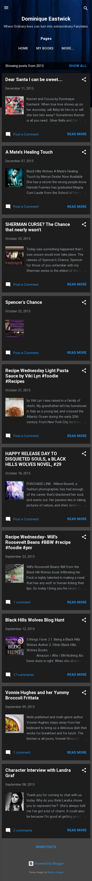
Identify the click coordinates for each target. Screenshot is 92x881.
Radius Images (56, 872)
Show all (78, 66)
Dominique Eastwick (46, 19)
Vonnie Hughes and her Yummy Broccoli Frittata (37, 695)
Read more (77, 134)
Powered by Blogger (49, 864)
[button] (84, 80)
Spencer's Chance (23, 302)
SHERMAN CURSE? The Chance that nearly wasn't (37, 227)
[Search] (85, 9)
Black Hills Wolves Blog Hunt (34, 620)
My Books (45, 48)
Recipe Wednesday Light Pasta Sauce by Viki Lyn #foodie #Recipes (37, 376)
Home (23, 48)
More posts (46, 847)
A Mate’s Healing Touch (29, 152)
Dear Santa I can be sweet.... (34, 79)
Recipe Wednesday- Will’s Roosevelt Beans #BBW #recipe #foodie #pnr (38, 542)
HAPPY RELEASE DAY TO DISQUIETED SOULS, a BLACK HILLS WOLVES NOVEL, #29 (35, 459)
